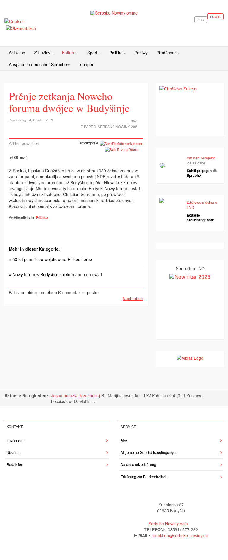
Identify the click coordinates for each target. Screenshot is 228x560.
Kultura (68, 52)
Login (215, 16)
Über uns (14, 452)
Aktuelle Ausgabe (201, 157)
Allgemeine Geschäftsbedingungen (149, 452)
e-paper (86, 64)
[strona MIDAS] (190, 357)
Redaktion (15, 464)
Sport (92, 52)
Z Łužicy (42, 52)
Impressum (15, 440)
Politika (116, 52)
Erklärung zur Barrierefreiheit (144, 476)
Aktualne (17, 52)
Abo (200, 19)
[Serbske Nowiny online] (114, 12)
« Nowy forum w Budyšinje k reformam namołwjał (55, 274)
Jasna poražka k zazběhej (76, 395)
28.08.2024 (196, 162)
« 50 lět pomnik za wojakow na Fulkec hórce (50, 259)
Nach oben (133, 298)
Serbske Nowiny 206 (117, 126)
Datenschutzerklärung (138, 464)
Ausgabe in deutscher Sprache (38, 64)
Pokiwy (141, 52)
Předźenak (166, 52)
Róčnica (42, 217)
